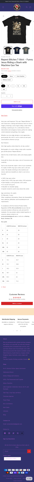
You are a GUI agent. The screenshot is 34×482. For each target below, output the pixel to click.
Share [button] (4, 287)
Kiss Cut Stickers (8, 403)
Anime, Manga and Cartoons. (11, 375)
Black (4, 76)
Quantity (3, 93)
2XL (24, 86)
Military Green (7, 79)
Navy (11, 76)
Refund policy (28, 475)
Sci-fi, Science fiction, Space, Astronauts (14, 368)
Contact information (17, 480)
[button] (3, 7)
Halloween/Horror (8, 372)
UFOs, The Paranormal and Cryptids (13, 379)
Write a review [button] (17, 303)
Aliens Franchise (7, 383)
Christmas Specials (8, 396)
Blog (4, 414)
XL (18, 86)
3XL (4, 89)
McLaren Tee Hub (11, 475)
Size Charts (4, 115)
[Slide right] (32, 50)
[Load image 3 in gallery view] (26, 50)
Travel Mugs (6, 400)
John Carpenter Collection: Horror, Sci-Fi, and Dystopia (16, 388)
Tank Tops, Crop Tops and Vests (12, 392)
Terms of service (17, 478)
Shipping (9, 70)
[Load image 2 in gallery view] (17, 50)
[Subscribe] (29, 451)
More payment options (17, 109)
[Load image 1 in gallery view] (8, 50)
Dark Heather (20, 76)
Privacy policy (9, 478)
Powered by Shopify (19, 475)
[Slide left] (1, 50)
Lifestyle (5, 411)
